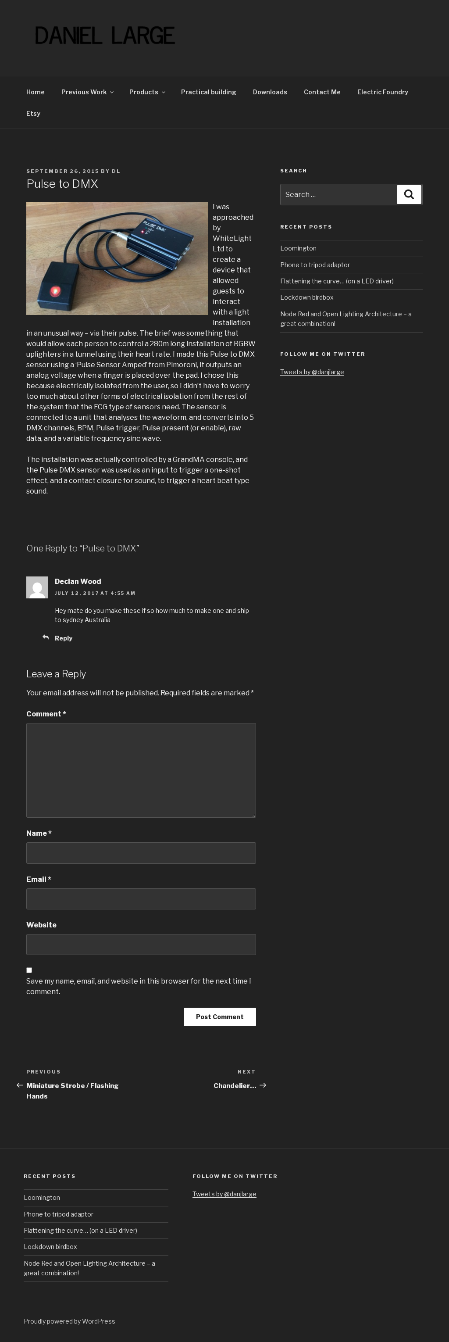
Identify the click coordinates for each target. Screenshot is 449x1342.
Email (38, 879)
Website (41, 925)
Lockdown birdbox (307, 297)
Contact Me (322, 92)
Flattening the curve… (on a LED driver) (337, 281)
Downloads (270, 92)
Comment (46, 714)
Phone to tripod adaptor (315, 264)
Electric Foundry (382, 92)
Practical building (208, 92)
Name (39, 833)
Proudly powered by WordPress (69, 1321)
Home (35, 92)
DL (116, 171)
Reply (63, 638)
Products (143, 92)
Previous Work (84, 92)
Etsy (33, 113)
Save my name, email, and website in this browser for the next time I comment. (138, 986)
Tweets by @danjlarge (312, 372)
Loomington (298, 248)
